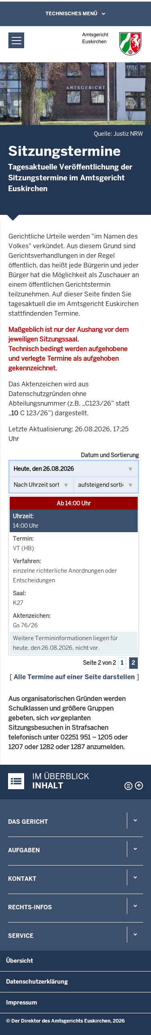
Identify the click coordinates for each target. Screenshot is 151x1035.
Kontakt (22, 878)
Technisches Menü (71, 13)
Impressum (21, 1002)
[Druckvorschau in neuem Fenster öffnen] (127, 786)
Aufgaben (24, 850)
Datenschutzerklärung (37, 981)
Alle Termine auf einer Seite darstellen (74, 677)
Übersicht (19, 960)
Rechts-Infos (30, 907)
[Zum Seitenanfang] (139, 786)
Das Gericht (28, 821)
